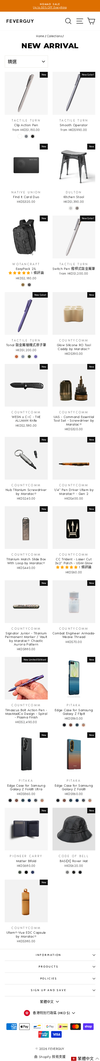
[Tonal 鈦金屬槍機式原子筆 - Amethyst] (36, 356)
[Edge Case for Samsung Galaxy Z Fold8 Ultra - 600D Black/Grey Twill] (10, 800)
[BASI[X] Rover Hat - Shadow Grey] (67, 872)
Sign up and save (48, 990)
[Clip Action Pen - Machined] (20, 136)
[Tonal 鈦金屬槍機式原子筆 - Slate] (23, 356)
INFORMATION (49, 954)
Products (49, 966)
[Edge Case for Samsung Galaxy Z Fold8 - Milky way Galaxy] (83, 800)
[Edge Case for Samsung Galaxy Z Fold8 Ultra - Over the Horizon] (29, 800)
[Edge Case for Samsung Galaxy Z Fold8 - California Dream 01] (90, 800)
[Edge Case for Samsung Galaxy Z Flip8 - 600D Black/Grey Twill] (64, 725)
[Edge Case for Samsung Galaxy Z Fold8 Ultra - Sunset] (16, 800)
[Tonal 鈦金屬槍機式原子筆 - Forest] (29, 356)
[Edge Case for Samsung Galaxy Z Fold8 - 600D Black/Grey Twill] (58, 800)
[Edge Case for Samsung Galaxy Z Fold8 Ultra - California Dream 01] (42, 800)
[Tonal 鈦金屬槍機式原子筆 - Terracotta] (16, 356)
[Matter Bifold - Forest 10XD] (20, 872)
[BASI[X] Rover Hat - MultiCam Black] (74, 872)
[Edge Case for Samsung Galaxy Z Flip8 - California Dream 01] (83, 725)
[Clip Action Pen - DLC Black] (33, 136)
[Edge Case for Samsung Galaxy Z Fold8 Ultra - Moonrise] (23, 800)
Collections (54, 36)
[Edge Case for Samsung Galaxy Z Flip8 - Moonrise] (77, 725)
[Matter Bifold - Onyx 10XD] (26, 872)
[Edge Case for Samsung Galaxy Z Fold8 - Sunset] (64, 800)
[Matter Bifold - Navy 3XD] (33, 872)
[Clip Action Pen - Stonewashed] (26, 136)
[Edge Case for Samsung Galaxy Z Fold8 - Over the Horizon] (77, 800)
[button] (20, 273)
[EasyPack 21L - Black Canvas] (29, 285)
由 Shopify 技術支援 (50, 1057)
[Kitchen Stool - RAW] (77, 208)
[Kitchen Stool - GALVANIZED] (71, 208)
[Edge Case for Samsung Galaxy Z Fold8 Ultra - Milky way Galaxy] (36, 800)
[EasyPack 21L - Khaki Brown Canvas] (23, 285)
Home (40, 36)
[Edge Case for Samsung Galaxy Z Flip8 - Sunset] (71, 725)
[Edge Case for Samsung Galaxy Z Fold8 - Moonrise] (71, 800)
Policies (48, 978)
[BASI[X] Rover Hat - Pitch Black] (80, 872)
